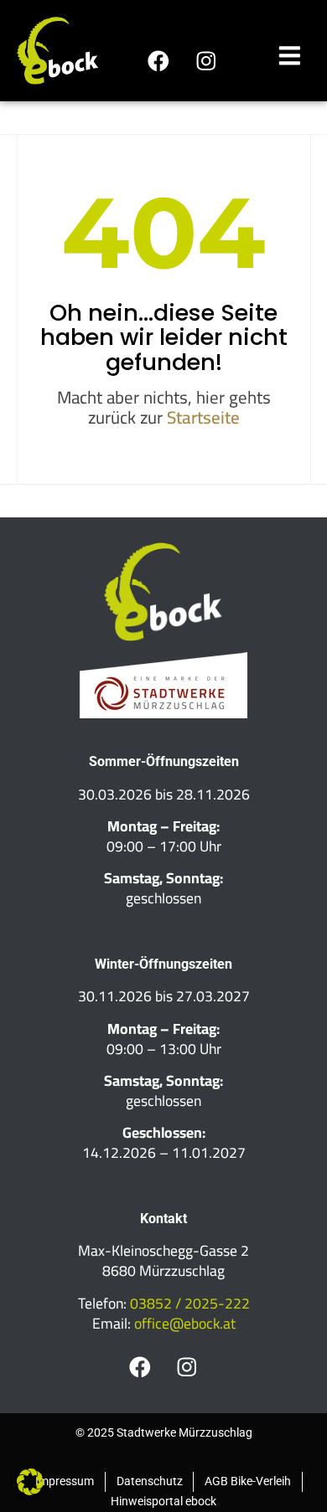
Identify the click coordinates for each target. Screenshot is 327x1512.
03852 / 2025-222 (190, 1303)
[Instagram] (206, 61)
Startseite (203, 417)
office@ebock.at (185, 1323)
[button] (30, 1482)
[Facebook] (158, 61)
